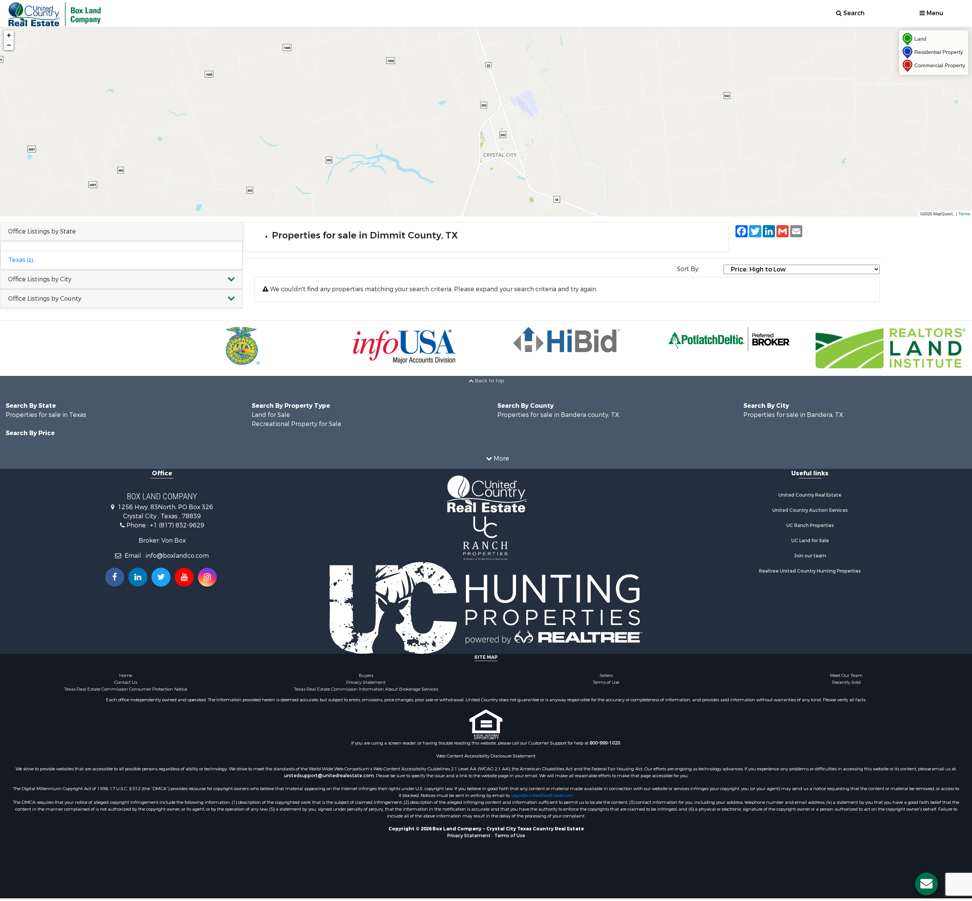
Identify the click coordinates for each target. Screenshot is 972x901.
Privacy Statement (365, 682)
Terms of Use (606, 682)
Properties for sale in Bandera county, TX (558, 415)
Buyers (366, 675)
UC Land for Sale (810, 541)
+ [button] (9, 35)
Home (125, 675)
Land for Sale (271, 415)
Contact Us (125, 682)
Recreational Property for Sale (296, 424)
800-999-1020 (605, 743)
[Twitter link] (160, 577)
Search (853, 13)
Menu (934, 13)
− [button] (9, 45)
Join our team (810, 556)
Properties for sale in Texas (46, 415)
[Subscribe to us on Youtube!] (184, 577)
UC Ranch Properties (810, 525)
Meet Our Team (846, 675)
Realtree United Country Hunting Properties (810, 571)
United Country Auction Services (810, 510)
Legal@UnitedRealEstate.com (542, 795)
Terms (964, 213)
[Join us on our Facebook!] (114, 577)
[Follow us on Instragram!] (207, 577)
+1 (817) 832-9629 (177, 525)
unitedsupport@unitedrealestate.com (329, 776)
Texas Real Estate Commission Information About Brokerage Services (366, 689)
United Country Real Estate (809, 495)
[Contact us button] (926, 884)
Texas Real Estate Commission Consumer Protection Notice (125, 689)
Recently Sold (846, 682)
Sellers (606, 675)
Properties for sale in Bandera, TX (793, 415)
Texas (20, 260)
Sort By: (688, 269)
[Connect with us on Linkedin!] (137, 577)
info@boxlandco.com (177, 556)
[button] (121, 279)
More (500, 458)
